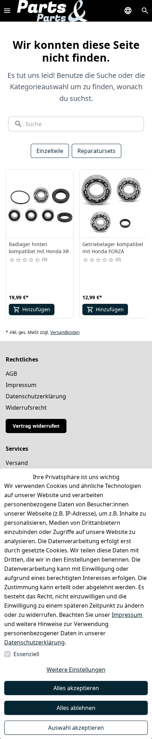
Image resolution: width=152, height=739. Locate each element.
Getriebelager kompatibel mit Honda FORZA (112, 248)
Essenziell (26, 654)
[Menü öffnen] (7, 11)
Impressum (127, 615)
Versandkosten (65, 332)
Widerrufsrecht (26, 407)
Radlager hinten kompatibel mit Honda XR (39, 248)
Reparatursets (96, 151)
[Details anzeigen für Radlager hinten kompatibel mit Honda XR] (40, 204)
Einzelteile (49, 151)
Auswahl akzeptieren (76, 728)
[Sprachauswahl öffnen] (128, 11)
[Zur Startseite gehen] (52, 11)
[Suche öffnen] (145, 11)
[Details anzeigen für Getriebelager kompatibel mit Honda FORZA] (113, 204)
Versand (17, 463)
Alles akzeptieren (76, 688)
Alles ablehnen (76, 708)
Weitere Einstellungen (76, 669)
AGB (11, 373)
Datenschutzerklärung (34, 642)
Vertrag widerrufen (36, 425)
